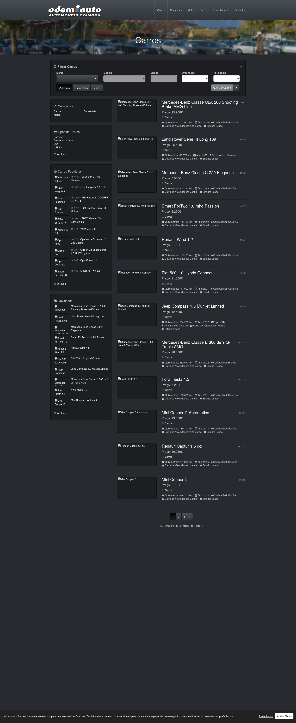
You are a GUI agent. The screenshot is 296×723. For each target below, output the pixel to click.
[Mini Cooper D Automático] (137, 421)
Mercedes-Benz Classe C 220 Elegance (198, 172)
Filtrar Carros (67, 66)
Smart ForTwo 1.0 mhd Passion (190, 206)
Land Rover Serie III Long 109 (189, 139)
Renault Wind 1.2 (177, 239)
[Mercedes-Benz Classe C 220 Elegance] (137, 181)
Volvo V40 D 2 (88, 228)
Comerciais (176, 10)
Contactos (240, 10)
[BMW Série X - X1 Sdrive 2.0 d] (61, 221)
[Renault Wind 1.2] (137, 248)
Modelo (107, 72)
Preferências (266, 716)
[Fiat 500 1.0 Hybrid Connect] (137, 281)
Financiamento (221, 10)
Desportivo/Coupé (63, 140)
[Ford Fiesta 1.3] (137, 387)
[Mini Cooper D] (137, 488)
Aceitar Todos (284, 716)
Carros (161, 10)
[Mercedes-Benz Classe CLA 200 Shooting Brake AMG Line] (137, 110)
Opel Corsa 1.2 (88, 260)
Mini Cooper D (175, 479)
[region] (148, 716)
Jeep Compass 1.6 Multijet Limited (193, 306)
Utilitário (58, 147)
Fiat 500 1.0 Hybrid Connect (187, 273)
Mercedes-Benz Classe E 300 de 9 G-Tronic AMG (196, 344)
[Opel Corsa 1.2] (61, 263)
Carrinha (58, 137)
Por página (219, 72)
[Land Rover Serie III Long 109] (137, 147)
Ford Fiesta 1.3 (175, 379)
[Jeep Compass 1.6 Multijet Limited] (137, 314)
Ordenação (188, 72)
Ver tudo (61, 154)
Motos (191, 10)
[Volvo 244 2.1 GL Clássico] (61, 179)
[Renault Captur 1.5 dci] (137, 454)
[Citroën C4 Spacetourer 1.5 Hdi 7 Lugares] (61, 252)
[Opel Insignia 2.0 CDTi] (61, 190)
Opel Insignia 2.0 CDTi (94, 187)
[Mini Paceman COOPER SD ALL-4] (61, 200)
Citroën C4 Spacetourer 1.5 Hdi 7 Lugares (88, 251)
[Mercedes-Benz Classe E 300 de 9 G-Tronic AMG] (137, 350)
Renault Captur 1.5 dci (182, 446)
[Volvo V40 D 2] (61, 231)
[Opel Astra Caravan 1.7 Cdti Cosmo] (61, 242)
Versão (154, 72)
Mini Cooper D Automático (185, 412)
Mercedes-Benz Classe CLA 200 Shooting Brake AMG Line (200, 104)
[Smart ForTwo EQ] (61, 273)
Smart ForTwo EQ (90, 270)
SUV (222, 322)
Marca (59, 72)
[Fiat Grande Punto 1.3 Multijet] (61, 211)
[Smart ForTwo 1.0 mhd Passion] (137, 214)
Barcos (203, 10)
